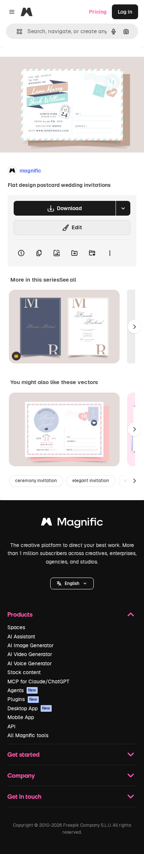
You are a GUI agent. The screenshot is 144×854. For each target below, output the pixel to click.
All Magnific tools (27, 735)
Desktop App (28, 708)
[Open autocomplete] (16, 31)
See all (67, 279)
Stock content (24, 672)
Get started (23, 754)
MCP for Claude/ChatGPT (38, 681)
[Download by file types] (123, 208)
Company (21, 775)
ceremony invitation (36, 481)
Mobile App (20, 717)
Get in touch (24, 796)
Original (47, 63)
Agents (21, 690)
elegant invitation (90, 481)
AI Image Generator (30, 645)
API (11, 726)
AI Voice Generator (29, 663)
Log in (125, 11)
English (72, 583)
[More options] (109, 253)
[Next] (134, 326)
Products (19, 614)
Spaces (16, 627)
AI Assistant (21, 636)
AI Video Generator (29, 654)
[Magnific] (72, 523)
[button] (72, 583)
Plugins (22, 699)
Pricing (98, 11)
